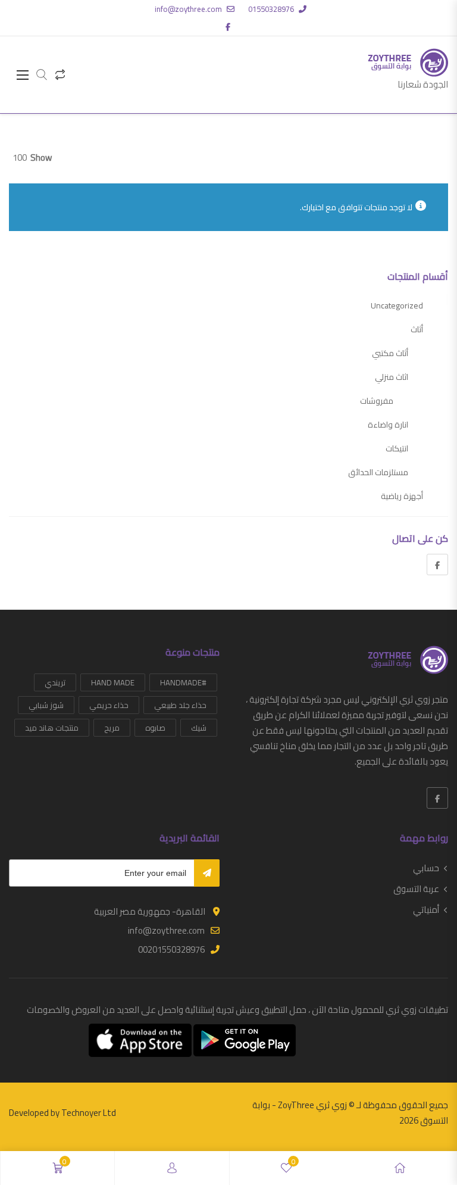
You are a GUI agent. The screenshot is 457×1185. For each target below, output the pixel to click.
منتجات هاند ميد (52, 728)
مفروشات (376, 400)
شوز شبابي (46, 705)
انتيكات (397, 448)
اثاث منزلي (391, 377)
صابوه (155, 728)
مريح (112, 728)
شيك (198, 728)
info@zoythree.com (188, 9)
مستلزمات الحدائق (378, 472)
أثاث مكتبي (390, 353)
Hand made (112, 682)
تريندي (55, 682)
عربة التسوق (416, 889)
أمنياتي (426, 910)
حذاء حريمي (109, 705)
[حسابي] (172, 1168)
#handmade (183, 682)
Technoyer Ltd (88, 1112)
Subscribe (207, 873)
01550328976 (271, 9)
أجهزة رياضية (402, 496)
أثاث (417, 329)
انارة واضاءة (388, 424)
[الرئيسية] (400, 1168)
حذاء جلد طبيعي (180, 705)
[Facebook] (437, 564)
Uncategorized (397, 305)
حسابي (426, 868)
